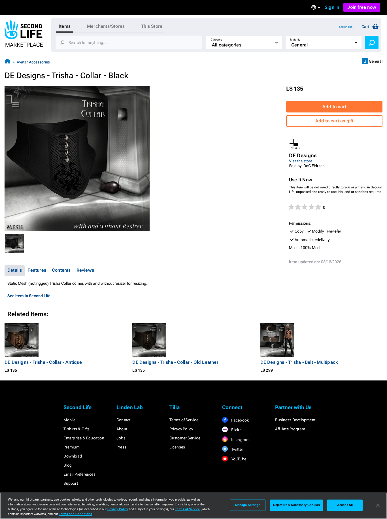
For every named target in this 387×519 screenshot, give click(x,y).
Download (72, 456)
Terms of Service (183, 420)
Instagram (240, 439)
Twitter (236, 449)
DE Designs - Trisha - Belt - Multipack (299, 362)
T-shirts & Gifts (76, 429)
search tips (345, 26)
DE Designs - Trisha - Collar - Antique (43, 362)
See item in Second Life (28, 295)
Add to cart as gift (334, 121)
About (121, 429)
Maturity (295, 39)
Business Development (295, 420)
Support (70, 483)
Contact (123, 420)
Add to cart (334, 106)
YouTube (238, 459)
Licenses (177, 447)
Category (216, 39)
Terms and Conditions (75, 514)
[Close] (378, 505)
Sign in (332, 7)
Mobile (69, 420)
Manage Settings (248, 505)
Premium (71, 447)
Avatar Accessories (33, 62)
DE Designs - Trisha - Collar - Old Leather (175, 362)
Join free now (361, 7)
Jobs (121, 438)
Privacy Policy (181, 429)
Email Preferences (79, 474)
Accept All (345, 505)
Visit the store (300, 161)
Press (121, 447)
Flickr (235, 429)
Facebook (239, 420)
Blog (67, 465)
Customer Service (184, 438)
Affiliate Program (290, 429)
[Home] (7, 61)
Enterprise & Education (83, 438)
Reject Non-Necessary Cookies (296, 505)
